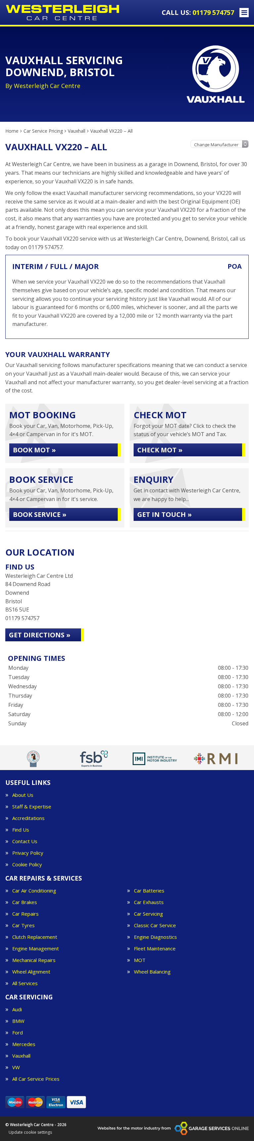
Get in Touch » (164, 514)
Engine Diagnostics (155, 937)
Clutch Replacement (34, 937)
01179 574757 (198, 12)
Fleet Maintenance (155, 948)
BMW (18, 1021)
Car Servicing (148, 913)
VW (16, 1067)
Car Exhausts (149, 902)
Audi (17, 1009)
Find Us (20, 829)
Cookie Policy (27, 864)
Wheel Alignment (31, 971)
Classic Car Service (155, 925)
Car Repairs (25, 913)
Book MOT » (34, 449)
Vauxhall (21, 1055)
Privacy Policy (27, 852)
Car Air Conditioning (34, 890)
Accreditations (28, 818)
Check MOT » (160, 449)
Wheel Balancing (152, 971)
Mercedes (23, 1044)
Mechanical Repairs (34, 960)
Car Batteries (149, 890)
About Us (22, 795)
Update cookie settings (30, 1132)
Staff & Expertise (31, 806)
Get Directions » (39, 634)
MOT (140, 960)
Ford (17, 1032)
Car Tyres (23, 925)
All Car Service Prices (36, 1078)
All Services (25, 983)
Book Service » (39, 514)
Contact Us (24, 841)
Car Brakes (24, 902)
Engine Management (35, 948)
